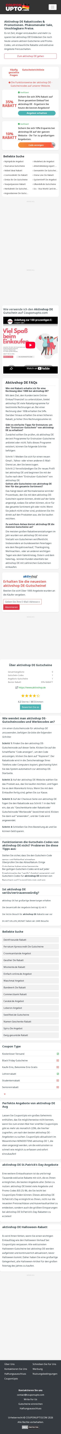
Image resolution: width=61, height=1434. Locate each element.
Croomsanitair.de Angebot (17, 953)
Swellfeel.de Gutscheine (16, 1014)
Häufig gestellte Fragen (14, 72)
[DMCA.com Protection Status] (30, 1426)
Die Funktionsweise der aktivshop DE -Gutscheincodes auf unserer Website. (31, 84)
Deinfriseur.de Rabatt (15, 939)
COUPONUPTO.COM (36, 1417)
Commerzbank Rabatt (15, 994)
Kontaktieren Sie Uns (15, 1369)
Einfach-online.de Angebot (18, 973)
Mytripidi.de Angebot (14, 161)
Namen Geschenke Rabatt (17, 1021)
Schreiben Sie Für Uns (44, 1364)
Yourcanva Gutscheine (14, 166)
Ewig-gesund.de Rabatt (16, 1035)
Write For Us (30, 1399)
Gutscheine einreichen (30, 1403)
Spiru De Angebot (13, 1028)
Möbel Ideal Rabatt (13, 170)
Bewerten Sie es (30, 707)
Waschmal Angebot (14, 980)
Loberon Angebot (13, 1007)
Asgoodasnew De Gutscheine (18, 193)
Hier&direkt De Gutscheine (16, 188)
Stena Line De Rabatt (44, 175)
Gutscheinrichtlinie (33, 69)
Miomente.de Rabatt (14, 967)
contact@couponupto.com (30, 1394)
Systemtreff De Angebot (45, 179)
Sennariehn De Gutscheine (46, 170)
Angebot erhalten (37, 113)
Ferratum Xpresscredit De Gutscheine (24, 946)
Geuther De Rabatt (14, 960)
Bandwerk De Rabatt (15, 987)
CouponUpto (11, 1378)
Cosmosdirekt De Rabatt (16, 175)
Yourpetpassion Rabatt (15, 184)
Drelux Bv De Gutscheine (16, 179)
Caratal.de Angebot (14, 1001)
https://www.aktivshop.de (32, 687)
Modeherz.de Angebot (44, 161)
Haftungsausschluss (15, 1373)
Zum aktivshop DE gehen (30, 56)
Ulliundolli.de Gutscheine (45, 184)
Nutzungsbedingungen (45, 1373)
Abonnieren (11, 607)
